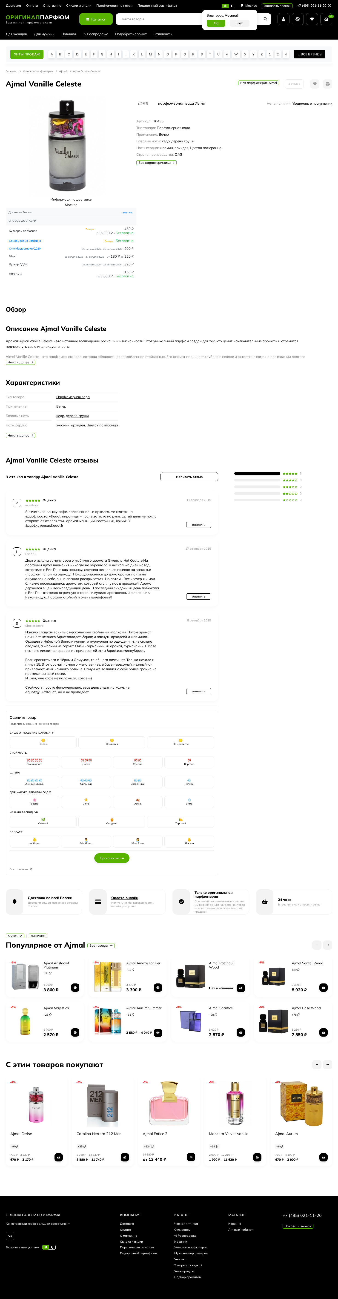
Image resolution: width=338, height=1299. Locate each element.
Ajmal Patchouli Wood (222, 965)
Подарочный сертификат (157, 6)
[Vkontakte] (10, 1236)
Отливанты (163, 34)
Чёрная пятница (186, 1223)
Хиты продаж (184, 1271)
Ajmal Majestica (56, 1008)
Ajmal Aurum (286, 1133)
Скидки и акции (78, 6)
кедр (60, 416)
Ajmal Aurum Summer (143, 1008)
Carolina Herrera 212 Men (99, 1133)
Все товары (99, 945)
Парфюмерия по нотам (114, 6)
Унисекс (180, 1259)
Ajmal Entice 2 (155, 1133)
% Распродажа (95, 34)
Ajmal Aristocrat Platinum (56, 965)
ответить (198, 525)
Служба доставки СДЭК (25, 248)
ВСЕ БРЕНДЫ (311, 54)
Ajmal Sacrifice (221, 1008)
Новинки (68, 34)
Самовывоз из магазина (25, 240)
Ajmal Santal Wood (307, 963)
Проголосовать (112, 858)
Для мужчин (44, 34)
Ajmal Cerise (21, 1133)
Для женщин (16, 34)
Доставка (13, 6)
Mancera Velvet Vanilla (229, 1133)
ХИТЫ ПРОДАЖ (27, 54)
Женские (38, 936)
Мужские (15, 936)
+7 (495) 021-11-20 (312, 5)
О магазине (52, 6)
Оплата (32, 6)
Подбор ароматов (187, 1277)
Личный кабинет (240, 1229)
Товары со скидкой (188, 1265)
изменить (127, 212)
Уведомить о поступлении (312, 103)
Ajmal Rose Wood (306, 1008)
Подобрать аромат (131, 34)
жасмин (62, 425)
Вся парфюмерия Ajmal (258, 83)
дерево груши (77, 416)
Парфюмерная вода (73, 397)
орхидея (78, 425)
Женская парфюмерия (190, 1247)
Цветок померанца (102, 425)
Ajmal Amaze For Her (143, 963)
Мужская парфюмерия (191, 1253)
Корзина (234, 1223)
